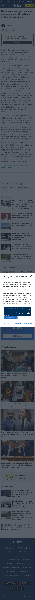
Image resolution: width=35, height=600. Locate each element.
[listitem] (17, 309)
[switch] (28, 313)
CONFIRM (10, 317)
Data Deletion (7, 323)
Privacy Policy (28, 323)
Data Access (17, 323)
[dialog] (17, 300)
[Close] (31, 276)
